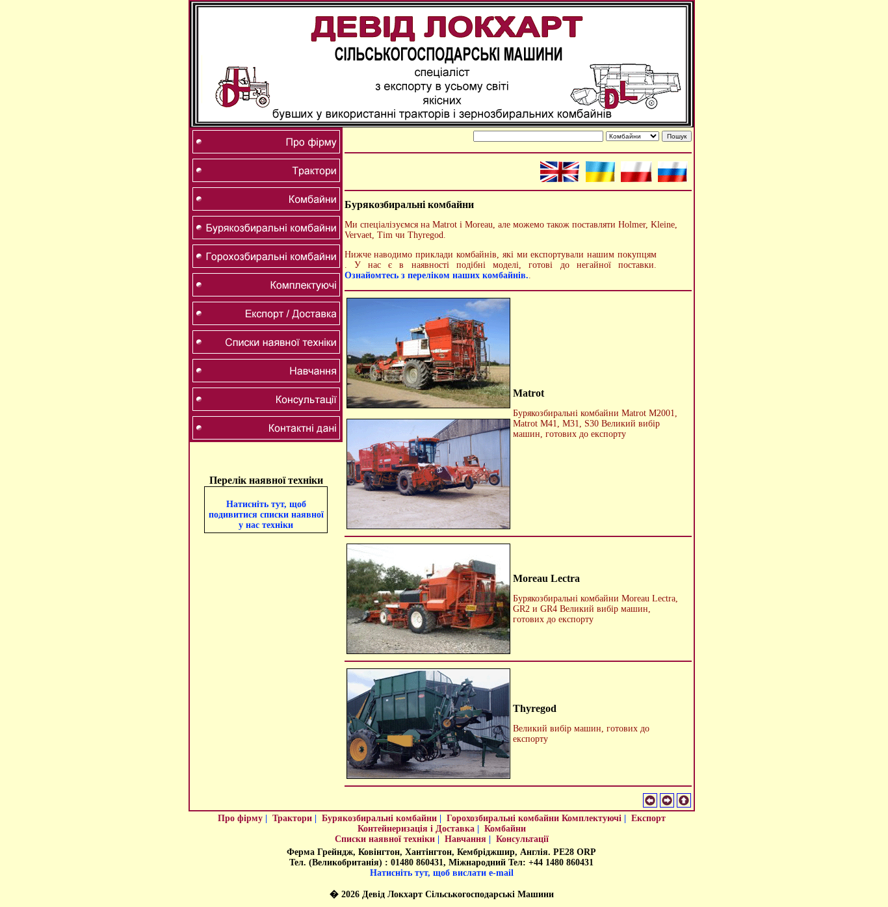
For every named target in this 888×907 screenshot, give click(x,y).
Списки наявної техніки (385, 839)
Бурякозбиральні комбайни (379, 818)
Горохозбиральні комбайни (503, 818)
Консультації (522, 839)
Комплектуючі (591, 818)
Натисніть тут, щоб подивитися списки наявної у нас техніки (266, 514)
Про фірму (240, 818)
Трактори (292, 818)
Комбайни (505, 829)
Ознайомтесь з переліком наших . (437, 275)
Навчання (465, 839)
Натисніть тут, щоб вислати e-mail (442, 873)
